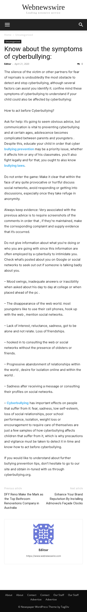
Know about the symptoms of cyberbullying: (43, 53)
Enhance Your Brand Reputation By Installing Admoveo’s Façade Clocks (64, 498)
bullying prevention (19, 149)
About (8, 595)
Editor (7, 63)
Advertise (36, 599)
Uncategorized (24, 35)
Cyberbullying (18, 403)
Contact (31, 595)
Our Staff (58, 595)
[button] (7, 24)
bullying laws (14, 166)
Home (7, 35)
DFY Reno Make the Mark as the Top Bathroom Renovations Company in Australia (23, 501)
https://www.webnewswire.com (43, 555)
